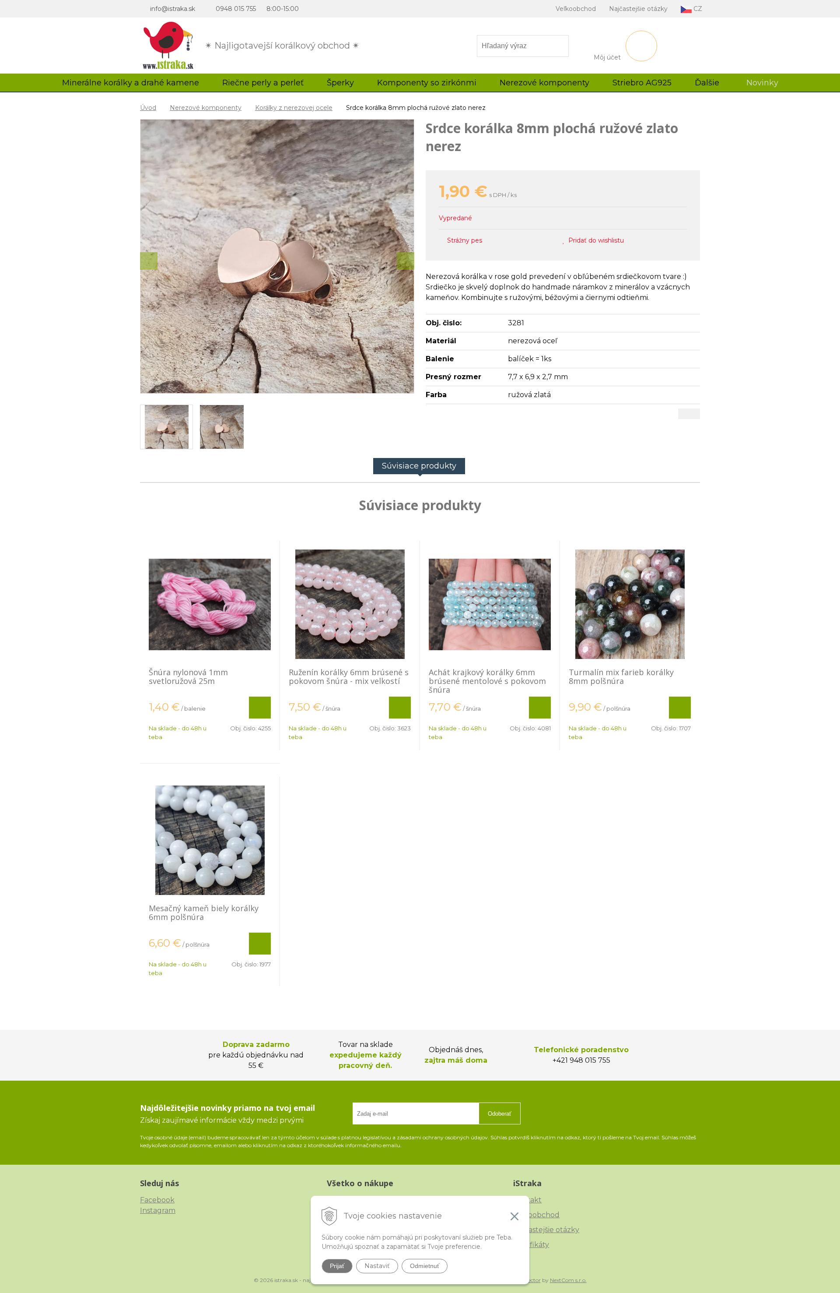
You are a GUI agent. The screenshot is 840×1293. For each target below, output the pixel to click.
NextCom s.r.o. (568, 1280)
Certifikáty (531, 1244)
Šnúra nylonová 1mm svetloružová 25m (188, 676)
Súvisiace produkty (419, 466)
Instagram (157, 1210)
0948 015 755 (236, 9)
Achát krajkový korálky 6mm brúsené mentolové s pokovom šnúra (487, 681)
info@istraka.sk (172, 9)
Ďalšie (708, 83)
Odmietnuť (424, 1265)
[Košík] (641, 46)
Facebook (157, 1200)
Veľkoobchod (576, 9)
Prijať (337, 1265)
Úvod (148, 108)
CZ (697, 9)
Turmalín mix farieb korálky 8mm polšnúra (621, 676)
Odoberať (499, 1113)
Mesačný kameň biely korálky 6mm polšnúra (204, 912)
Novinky (762, 83)
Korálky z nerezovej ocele (293, 108)
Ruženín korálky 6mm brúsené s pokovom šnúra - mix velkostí (349, 676)
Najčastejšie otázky (638, 9)
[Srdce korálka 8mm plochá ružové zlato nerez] (277, 256)
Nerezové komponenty (206, 108)
